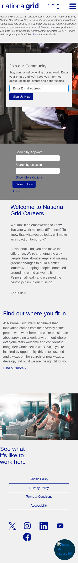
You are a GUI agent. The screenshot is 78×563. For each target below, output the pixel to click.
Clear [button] (16, 191)
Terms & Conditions (39, 496)
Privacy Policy (39, 488)
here (35, 34)
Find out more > (14, 368)
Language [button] (52, 4)
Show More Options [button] (29, 177)
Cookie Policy (39, 479)
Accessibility (39, 505)
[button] (70, 6)
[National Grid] (20, 6)
